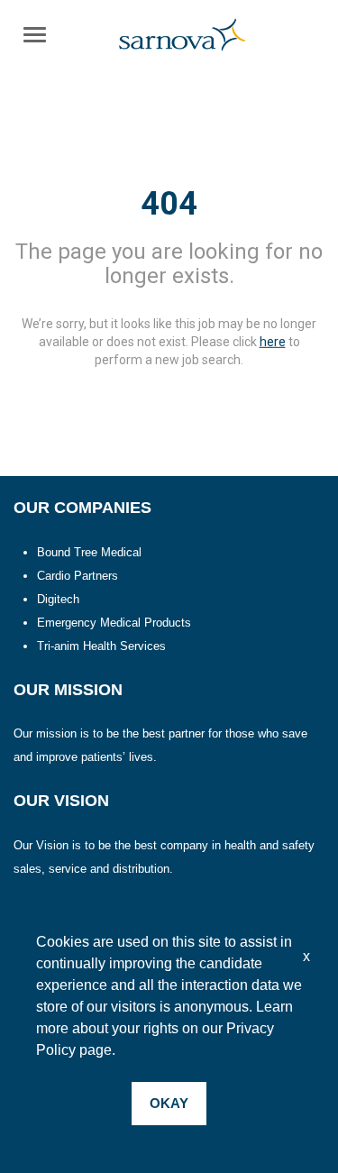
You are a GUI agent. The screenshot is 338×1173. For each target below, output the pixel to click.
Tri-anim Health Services (101, 646)
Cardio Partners (77, 575)
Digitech (58, 599)
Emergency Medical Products (114, 622)
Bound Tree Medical (89, 552)
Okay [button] (169, 1103)
